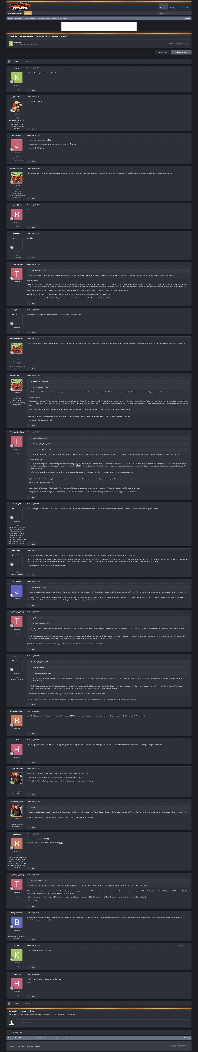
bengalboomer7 (16, 913)
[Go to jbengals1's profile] (16, 106)
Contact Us (30, 1046)
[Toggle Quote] (30, 270)
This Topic (181, 13)
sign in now (53, 1014)
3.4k (17, 286)
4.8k (17, 189)
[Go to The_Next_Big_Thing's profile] (16, 274)
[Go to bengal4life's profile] (16, 214)
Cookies (37, 1046)
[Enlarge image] (49, 140)
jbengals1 (16, 97)
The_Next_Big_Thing (17, 264)
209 (17, 157)
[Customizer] (34, 13)
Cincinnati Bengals (31, 44)
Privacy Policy (21, 1046)
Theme (12, 1046)
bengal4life (17, 205)
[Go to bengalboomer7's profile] (16, 922)
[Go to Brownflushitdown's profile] (16, 720)
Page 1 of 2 (28, 61)
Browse (162, 8)
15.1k (17, 89)
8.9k (17, 255)
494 (17, 226)
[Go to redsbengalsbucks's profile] (16, 178)
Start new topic (162, 52)
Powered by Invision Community (179, 1047)
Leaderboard (184, 8)
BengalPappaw (17, 834)
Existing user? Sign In (15, 13)
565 (17, 855)
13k (17, 761)
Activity (172, 8)
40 (17, 732)
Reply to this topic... (26, 1022)
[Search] (189, 13)
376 (17, 525)
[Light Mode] (38, 13)
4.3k (17, 934)
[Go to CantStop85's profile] (16, 513)
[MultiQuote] (28, 90)
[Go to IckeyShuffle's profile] (16, 319)
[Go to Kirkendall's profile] (16, 243)
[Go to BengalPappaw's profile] (16, 843)
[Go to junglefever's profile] (16, 591)
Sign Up (28, 13)
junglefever (17, 581)
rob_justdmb (16, 550)
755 (17, 118)
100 (17, 331)
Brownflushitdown (16, 711)
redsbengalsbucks (16, 168)
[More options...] (188, 68)
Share (170, 43)
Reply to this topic (181, 52)
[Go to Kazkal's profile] (11, 43)
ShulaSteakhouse (17, 768)
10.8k (17, 790)
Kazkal (18, 42)
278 (17, 572)
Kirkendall (16, 233)
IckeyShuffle (16, 310)
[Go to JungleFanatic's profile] (16, 145)
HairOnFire (17, 740)
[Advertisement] (99, 26)
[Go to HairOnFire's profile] (16, 749)
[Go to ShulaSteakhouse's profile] (16, 778)
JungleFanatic (17, 135)
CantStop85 (17, 504)
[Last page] (20, 61)
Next (16, 61)
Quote (33, 90)
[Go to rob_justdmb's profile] (16, 560)
